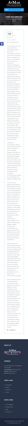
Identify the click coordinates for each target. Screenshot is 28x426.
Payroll (7, 387)
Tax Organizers (10, 404)
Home (7, 19)
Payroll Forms (9, 407)
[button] (2, 44)
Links (7, 409)
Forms (7, 392)
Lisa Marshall (12, 40)
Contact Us (9, 412)
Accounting (9, 385)
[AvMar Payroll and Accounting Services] (14, 3)
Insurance (8, 390)
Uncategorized (13, 19)
